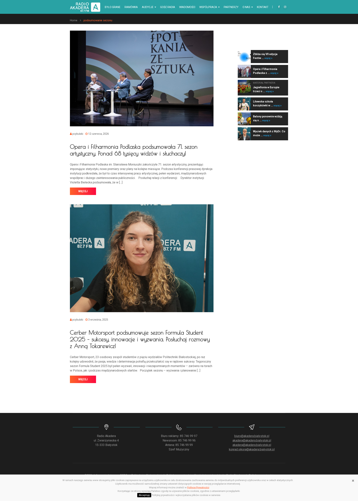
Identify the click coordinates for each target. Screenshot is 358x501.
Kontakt (262, 7)
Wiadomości (187, 7)
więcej (83, 191)
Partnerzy (231, 7)
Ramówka (131, 7)
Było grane (112, 7)
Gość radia (167, 7)
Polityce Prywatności (198, 487)
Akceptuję (144, 495)
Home (73, 20)
